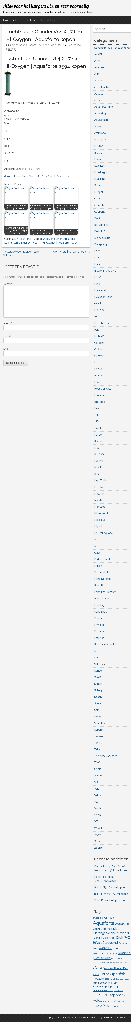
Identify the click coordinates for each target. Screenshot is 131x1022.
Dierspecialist (102, 237)
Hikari (97, 382)
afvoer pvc (98, 917)
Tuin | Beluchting (102, 982)
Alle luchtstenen (52, 238)
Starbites (99, 723)
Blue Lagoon (101, 172)
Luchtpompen (99, 963)
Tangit (98, 742)
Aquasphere (101, 119)
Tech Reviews (120, 1017)
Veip (96, 788)
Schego (98, 690)
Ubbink (98, 769)
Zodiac (98, 847)
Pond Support (102, 598)
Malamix (99, 493)
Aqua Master (101, 87)
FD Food (99, 310)
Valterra (98, 775)
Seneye (98, 703)
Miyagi (98, 526)
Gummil (99, 355)
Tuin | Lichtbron (115, 990)
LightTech (100, 480)
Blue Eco (99, 165)
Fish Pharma (101, 323)
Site (5, 348)
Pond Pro (99, 585)
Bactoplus (100, 139)
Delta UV (99, 231)
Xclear (97, 841)
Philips (98, 565)
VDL (97, 782)
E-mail (7, 336)
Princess (99, 631)
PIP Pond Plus (102, 572)
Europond (100, 290)
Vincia (97, 808)
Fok (96, 329)
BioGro (98, 152)
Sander (98, 670)
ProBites (99, 637)
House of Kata (102, 388)
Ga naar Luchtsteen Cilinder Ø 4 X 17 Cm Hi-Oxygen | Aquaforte (41, 176)
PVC (125, 968)
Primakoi (99, 624)
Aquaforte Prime (104, 106)
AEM (97, 60)
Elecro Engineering (105, 270)
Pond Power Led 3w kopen (110, 900)
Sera (97, 710)
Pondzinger (101, 611)
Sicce (97, 716)
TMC (97, 762)
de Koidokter (101, 224)
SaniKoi (98, 677)
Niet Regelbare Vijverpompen (117, 963)
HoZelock (100, 395)
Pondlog (99, 605)
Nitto (97, 546)
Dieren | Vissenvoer (104, 937)
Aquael (98, 93)
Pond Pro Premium (105, 592)
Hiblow (98, 375)
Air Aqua (99, 67)
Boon (97, 185)
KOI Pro (98, 460)
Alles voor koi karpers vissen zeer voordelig (46, 6)
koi (59, 45)
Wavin (98, 834)
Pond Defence (102, 578)
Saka (97, 657)
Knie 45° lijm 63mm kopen (109, 887)
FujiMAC (99, 336)
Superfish (99, 729)
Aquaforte (25, 238)
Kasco (98, 434)
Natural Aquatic (103, 533)
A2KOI (98, 54)
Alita (97, 73)
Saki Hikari (100, 664)
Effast (97, 257)
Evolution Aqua (103, 296)
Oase (97, 552)
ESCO (97, 277)
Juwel (97, 428)
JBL (96, 414)
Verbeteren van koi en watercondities (33, 20)
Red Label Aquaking (106, 644)
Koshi (97, 467)
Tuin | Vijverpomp (108, 995)
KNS (97, 447)
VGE (97, 801)
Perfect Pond (102, 559)
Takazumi (100, 736)
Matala (98, 500)
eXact (97, 303)
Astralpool (100, 133)
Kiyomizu (99, 441)
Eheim (98, 264)
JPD (96, 421)
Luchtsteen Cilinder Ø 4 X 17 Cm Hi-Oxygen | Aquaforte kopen (40, 242)
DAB (97, 218)
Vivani (97, 814)
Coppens (99, 211)
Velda (97, 795)
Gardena (99, 342)
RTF (96, 651)
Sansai (98, 683)
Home (5, 20)
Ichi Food (99, 401)
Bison (97, 159)
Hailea (98, 362)
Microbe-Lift (101, 513)
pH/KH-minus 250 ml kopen (111, 893)
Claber (98, 198)
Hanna (98, 369)
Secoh (98, 696)
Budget (98, 192)
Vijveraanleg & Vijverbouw (114, 1001)
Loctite (98, 487)
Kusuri (97, 473)
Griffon (98, 349)
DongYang (100, 244)
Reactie (8, 283)
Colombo (99, 205)
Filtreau (98, 316)
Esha (97, 283)
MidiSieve (99, 519)
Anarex (98, 80)
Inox (96, 408)
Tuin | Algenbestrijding (119, 979)
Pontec (98, 618)
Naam (7, 323)
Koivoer (114, 958)
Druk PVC (123, 937)
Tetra (97, 749)
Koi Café (99, 454)
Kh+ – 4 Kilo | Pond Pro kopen (71, 251)
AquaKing (100, 113)
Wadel (98, 828)
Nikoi (97, 539)
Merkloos (99, 506)
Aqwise (98, 126)
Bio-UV (98, 146)
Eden (97, 251)
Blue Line (99, 178)
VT (96, 821)
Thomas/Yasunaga (105, 755)
